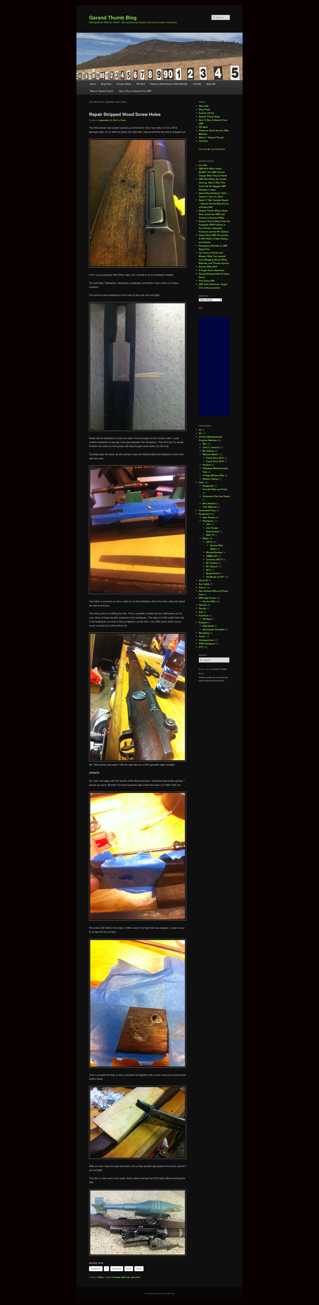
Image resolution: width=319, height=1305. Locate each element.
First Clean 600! (207, 280)
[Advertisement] (214, 366)
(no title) (203, 165)
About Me (210, 83)
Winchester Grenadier (214, 629)
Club (201, 482)
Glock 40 (203, 580)
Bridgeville (208, 485)
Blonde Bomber (214, 552)
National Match (210, 454)
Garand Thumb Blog (113, 17)
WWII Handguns (207, 643)
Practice (207, 464)
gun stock (135, 1277)
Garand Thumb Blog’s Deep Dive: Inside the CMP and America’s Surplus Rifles (213, 214)
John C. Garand (211, 447)
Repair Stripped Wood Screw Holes (124, 114)
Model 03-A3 (212, 573)
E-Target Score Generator (211, 270)
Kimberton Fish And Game (216, 496)
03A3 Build (208, 625)
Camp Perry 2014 (215, 457)
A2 (200, 429)
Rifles (101, 1277)
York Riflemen (210, 506)
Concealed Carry (207, 510)
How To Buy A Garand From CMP (135, 91)
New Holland (209, 503)
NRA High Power (207, 597)
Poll (201, 612)
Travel (202, 636)
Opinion (203, 604)
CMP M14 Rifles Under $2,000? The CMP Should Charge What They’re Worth (213, 172)
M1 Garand (211, 566)
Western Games (211, 478)
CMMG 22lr (211, 555)
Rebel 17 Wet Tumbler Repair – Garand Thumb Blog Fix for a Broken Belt (214, 203)
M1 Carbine (208, 450)
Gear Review (209, 517)
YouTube (197, 83)
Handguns (208, 520)
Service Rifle (209, 601)
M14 (208, 569)
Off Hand (140, 83)
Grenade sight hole (121, 1277)
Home (93, 83)
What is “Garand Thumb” (101, 91)
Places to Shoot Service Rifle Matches (168, 83)
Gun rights (204, 584)
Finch (123, 120)
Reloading (204, 632)
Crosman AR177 (214, 559)
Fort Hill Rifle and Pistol (215, 489)
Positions (204, 615)
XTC (201, 647)
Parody (202, 608)
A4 (200, 433)
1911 (208, 524)
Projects (203, 622)
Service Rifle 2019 (208, 266)
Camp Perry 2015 (215, 461)
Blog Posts (106, 83)
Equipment (204, 513)
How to (202, 587)
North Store (144, 127)
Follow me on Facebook (212, 149)
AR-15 (209, 541)
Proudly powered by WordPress (159, 1293)
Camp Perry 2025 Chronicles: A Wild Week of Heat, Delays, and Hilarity (214, 238)
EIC (204, 443)
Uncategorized (206, 640)
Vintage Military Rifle (213, 475)
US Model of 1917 (215, 576)
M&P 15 (210, 534)
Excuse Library (124, 83)
